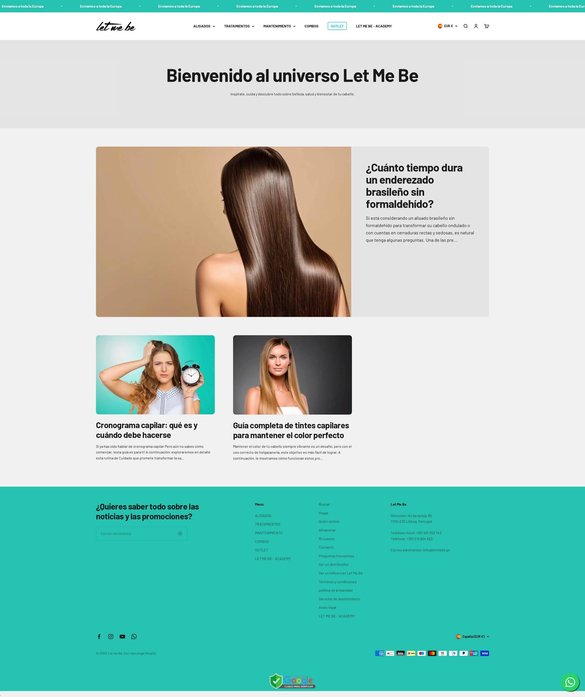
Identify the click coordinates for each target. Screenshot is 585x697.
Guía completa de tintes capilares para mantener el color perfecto (291, 430)
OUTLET (337, 26)
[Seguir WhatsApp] (134, 636)
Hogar (323, 513)
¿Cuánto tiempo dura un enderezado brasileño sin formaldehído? (414, 185)
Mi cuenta (326, 538)
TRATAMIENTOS (237, 26)
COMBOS (312, 26)
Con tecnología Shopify (140, 653)
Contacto (326, 547)
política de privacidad (336, 590)
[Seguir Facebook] (99, 636)
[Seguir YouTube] (122, 636)
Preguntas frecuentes (336, 556)
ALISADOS (201, 26)
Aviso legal (327, 607)
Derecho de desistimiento (339, 599)
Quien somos (329, 521)
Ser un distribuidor (334, 564)
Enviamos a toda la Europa (60, 6)
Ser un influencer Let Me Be (341, 573)
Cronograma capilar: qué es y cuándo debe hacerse (146, 430)
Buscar (324, 504)
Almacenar (327, 530)
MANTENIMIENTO (277, 26)
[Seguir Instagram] (111, 636)
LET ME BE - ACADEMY (374, 26)
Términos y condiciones (337, 581)
